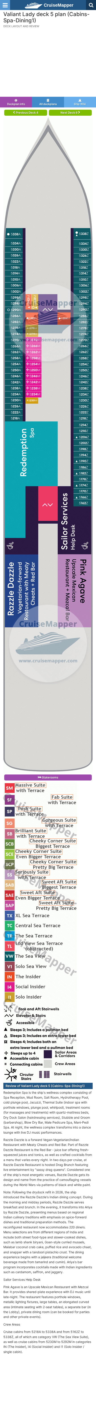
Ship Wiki (80, 104)
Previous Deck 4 (26, 112)
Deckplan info (16, 104)
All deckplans (48, 104)
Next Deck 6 (69, 112)
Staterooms (49, 777)
